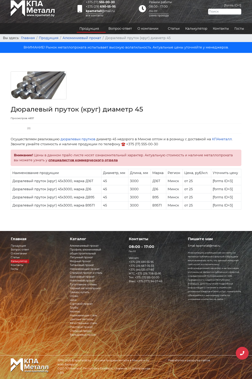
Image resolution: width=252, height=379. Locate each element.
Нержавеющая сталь (83, 315)
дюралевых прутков (78, 139)
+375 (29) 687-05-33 (141, 265)
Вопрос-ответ (120, 29)
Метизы (75, 311)
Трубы (74, 307)
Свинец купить (79, 292)
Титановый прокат (82, 265)
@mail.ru (100, 11)
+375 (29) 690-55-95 (141, 262)
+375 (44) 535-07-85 (141, 269)
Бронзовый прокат (82, 276)
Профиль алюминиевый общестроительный (85, 251)
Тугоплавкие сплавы (83, 284)
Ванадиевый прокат (83, 334)
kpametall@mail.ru (208, 245)
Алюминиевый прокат (84, 245)
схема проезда (159, 15)
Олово (74, 296)
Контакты (221, 29)
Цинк (73, 300)
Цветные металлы (81, 319)
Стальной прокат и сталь (86, 272)
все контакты (94, 15)
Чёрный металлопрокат (85, 288)
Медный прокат (80, 261)
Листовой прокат (81, 327)
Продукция (89, 29)
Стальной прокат (81, 331)
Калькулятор (196, 29)
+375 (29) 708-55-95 (148, 273)
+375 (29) (101, 6)
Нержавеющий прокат (85, 269)
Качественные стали (83, 323)
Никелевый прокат (82, 280)
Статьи (174, 29)
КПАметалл (222, 139)
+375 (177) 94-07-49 (149, 281)
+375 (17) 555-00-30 (147, 277)
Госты (239, 29)
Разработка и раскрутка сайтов (189, 360)
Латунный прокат (81, 257)
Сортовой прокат (81, 303)
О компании (147, 29)
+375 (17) (100, 2)
